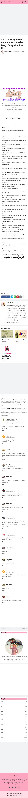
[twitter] (12, 787)
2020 (14, 714)
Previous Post (5, 628)
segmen (7, 36)
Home (2, 36)
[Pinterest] (17, 296)
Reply (3, 430)
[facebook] (9, 787)
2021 (14, 711)
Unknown (8, 436)
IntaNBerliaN (9, 559)
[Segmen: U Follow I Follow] (21, 334)
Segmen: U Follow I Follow (20, 340)
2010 (14, 740)
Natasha (8, 517)
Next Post (24, 628)
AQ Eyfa (8, 449)
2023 (14, 706)
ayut (7, 490)
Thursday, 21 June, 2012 (10, 420)
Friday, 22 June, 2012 (10, 572)
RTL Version (19, 795)
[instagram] (19, 787)
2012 (14, 734)
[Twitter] (12, 296)
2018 (14, 719)
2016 (14, 724)
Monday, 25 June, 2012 (10, 586)
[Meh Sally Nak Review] (7, 334)
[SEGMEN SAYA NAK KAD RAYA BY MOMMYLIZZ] (7, 350)
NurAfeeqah (9, 584)
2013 (14, 732)
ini (20, 103)
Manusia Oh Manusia (8, 130)
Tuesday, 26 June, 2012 (10, 597)
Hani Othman (9, 571)
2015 (14, 727)
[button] (1, 2)
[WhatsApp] (15, 296)
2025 (14, 701)
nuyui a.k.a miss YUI (11, 419)
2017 (14, 722)
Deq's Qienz (9, 465)
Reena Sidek (9, 534)
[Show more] (23, 296)
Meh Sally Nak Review (6, 340)
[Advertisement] (14, 19)
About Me (12, 795)
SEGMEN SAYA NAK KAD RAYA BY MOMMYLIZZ (7, 357)
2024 (14, 704)
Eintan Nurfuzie (11, 303)
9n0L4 (7, 596)
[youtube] (15, 787)
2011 (14, 737)
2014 (14, 729)
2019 (14, 716)
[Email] (20, 296)
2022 (14, 709)
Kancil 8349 (9, 547)
